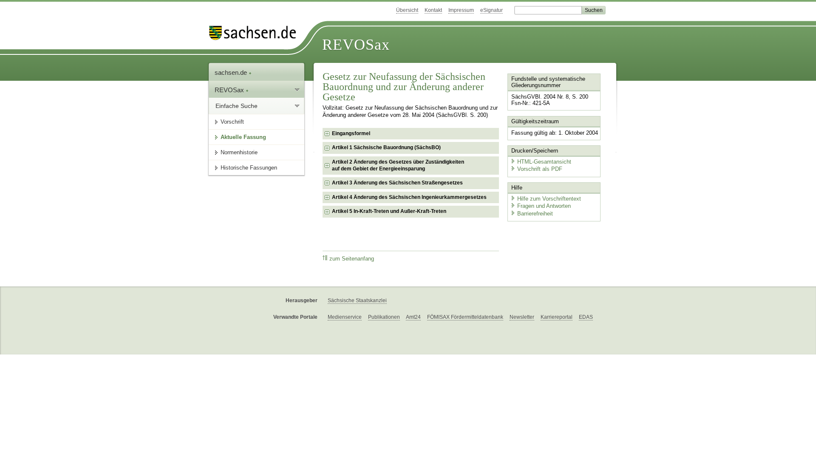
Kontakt (433, 10)
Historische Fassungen (249, 167)
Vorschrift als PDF (539, 169)
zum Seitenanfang (351, 259)
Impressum (461, 10)
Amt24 (413, 317)
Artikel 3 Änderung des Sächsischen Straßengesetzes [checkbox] (397, 183)
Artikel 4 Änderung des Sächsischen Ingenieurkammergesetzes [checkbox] (409, 197)
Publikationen (384, 317)
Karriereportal (556, 317)
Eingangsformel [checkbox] (351, 133)
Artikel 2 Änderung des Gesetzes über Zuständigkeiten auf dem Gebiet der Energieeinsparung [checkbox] (398, 165)
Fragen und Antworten (544, 206)
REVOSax (356, 44)
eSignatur (491, 10)
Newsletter (522, 317)
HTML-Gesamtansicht (544, 162)
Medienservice (345, 317)
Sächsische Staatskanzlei (357, 300)
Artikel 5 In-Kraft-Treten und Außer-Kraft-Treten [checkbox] (389, 211)
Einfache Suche (236, 105)
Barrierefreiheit (535, 213)
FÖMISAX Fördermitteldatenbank (465, 317)
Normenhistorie (239, 152)
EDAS (586, 317)
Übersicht (407, 10)
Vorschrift (232, 122)
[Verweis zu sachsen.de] (255, 33)
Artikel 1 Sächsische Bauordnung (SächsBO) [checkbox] (386, 147)
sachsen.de (232, 72)
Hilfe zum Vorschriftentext (549, 199)
